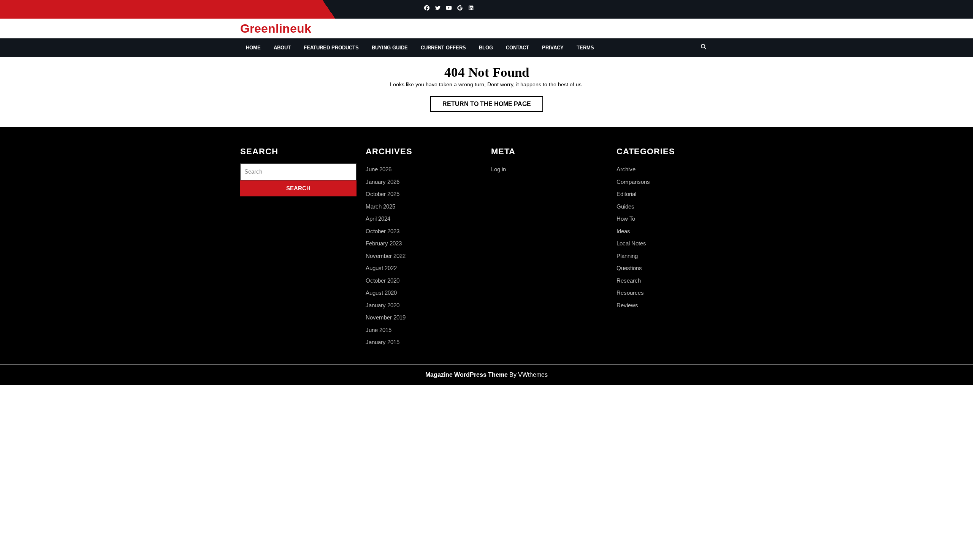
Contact (517, 48)
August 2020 (381, 292)
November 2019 (386, 317)
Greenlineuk (275, 28)
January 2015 (382, 342)
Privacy (553, 48)
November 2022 (386, 256)
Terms (585, 48)
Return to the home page (492, 106)
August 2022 (381, 268)
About (282, 48)
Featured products (331, 48)
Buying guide (390, 48)
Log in (498, 169)
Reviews (627, 305)
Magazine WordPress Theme (466, 375)
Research (628, 280)
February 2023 (384, 243)
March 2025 (380, 206)
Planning (627, 256)
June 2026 (378, 169)
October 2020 (382, 280)
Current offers (443, 48)
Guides (625, 206)
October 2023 (382, 231)
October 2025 (382, 194)
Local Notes (631, 243)
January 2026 (382, 182)
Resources (630, 292)
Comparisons (633, 182)
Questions (629, 268)
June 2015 (378, 330)
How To (625, 218)
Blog (486, 48)
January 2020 (382, 305)
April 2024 (378, 218)
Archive (625, 169)
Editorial (626, 194)
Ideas (623, 231)
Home (253, 48)
